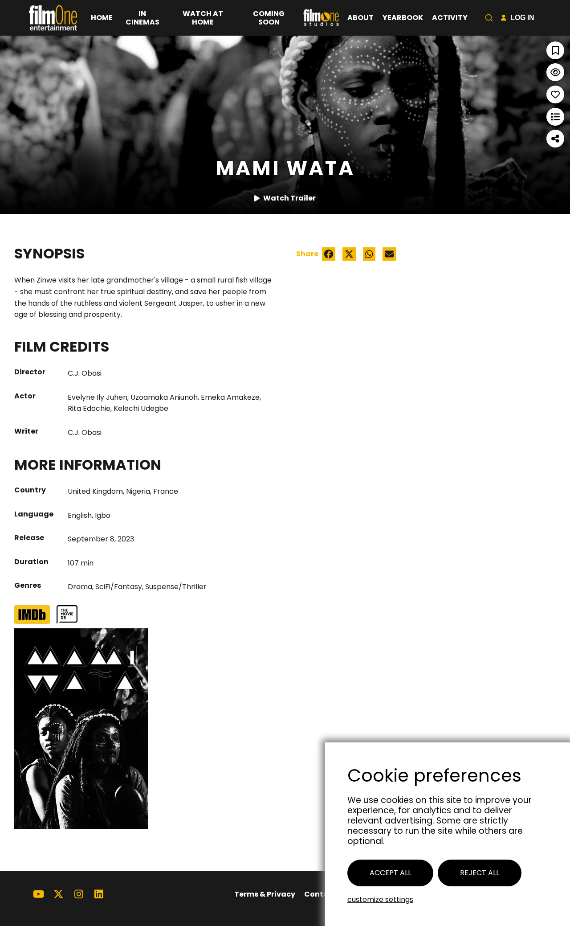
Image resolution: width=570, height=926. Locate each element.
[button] (489, 17)
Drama (80, 587)
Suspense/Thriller (176, 587)
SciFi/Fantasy (118, 587)
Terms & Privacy (264, 894)
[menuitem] (101, 17)
